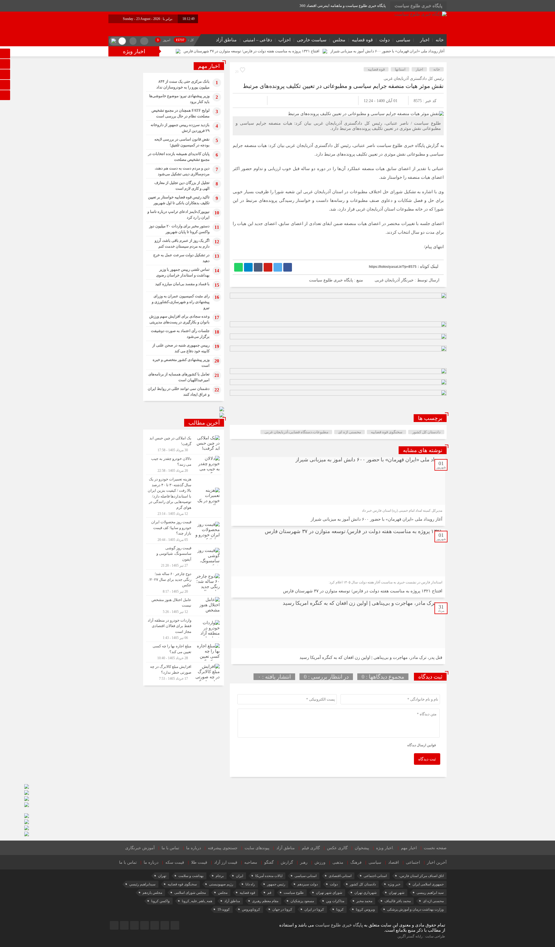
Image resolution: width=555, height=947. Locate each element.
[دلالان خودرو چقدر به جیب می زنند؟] (183, 464)
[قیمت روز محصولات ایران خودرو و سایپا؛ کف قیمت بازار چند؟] (183, 530)
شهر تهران (396, 893)
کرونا (340, 909)
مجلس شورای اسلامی (190, 893)
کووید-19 (223, 909)
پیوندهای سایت (257, 848)
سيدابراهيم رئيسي (142, 884)
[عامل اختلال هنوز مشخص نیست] (183, 606)
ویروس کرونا (365, 909)
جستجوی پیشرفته (223, 848)
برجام (220, 876)
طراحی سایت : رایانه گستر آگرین (421, 936)
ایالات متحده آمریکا (268, 876)
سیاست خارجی (311, 39)
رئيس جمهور (276, 884)
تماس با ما (170, 848)
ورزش (319, 862)
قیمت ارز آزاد (225, 862)
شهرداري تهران (365, 893)
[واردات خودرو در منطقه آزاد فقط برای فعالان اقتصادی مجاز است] (183, 629)
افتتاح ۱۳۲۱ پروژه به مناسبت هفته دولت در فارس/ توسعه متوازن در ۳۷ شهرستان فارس (251, 51)
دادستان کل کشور (426, 432)
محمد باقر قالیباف (397, 901)
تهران (162, 876)
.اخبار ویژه (385, 848)
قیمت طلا (199, 862)
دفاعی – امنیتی (257, 39)
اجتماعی (413, 862)
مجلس (339, 39)
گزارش (287, 862)
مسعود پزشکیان (302, 901)
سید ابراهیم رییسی (430, 893)
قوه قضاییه (362, 39)
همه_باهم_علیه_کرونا (197, 901)
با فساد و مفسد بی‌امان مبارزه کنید (182, 284)
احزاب (284, 39)
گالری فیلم (311, 848)
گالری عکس (337, 848)
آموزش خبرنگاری (140, 848)
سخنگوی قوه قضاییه (386, 432)
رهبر (304, 862)
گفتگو (269, 862)
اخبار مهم (409, 848)
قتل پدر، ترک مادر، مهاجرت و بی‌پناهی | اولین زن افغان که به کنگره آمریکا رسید (370, 657)
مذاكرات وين (335, 901)
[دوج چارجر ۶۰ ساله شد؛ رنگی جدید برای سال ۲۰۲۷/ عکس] (183, 582)
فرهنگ (356, 862)
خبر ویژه (394, 884)
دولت (384, 39)
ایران (239, 876)
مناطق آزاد (226, 39)
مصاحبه (250, 862)
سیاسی (403, 39)
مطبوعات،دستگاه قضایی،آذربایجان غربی (296, 432)
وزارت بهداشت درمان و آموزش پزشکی (415, 909)
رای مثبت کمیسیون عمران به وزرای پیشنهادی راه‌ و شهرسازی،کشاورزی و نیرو (181, 302)
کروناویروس (251, 909)
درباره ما (193, 848)
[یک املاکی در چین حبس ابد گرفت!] (183, 444)
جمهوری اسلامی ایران (428, 884)
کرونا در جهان (282, 909)
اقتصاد (393, 862)
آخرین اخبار (437, 862)
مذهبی (337, 862)
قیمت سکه (174, 862)
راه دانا (250, 884)
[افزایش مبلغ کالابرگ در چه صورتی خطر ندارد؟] (183, 671)
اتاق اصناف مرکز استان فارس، (421, 876)
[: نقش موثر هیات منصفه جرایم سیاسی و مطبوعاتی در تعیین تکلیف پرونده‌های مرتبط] (244, 100)
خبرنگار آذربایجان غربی (394, 280)
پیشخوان (362, 848)
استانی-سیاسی (306, 876)
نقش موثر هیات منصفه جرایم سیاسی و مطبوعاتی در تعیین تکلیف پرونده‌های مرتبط (343, 86)
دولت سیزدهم (307, 884)
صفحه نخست (435, 848)
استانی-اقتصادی (340, 876)
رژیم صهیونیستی (221, 884)
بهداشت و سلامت (191, 876)
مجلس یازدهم (152, 893)
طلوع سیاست (294, 893)
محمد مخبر (364, 901)
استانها (400, 69)
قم (269, 893)
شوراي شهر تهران (329, 893)
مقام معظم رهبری (265, 901)
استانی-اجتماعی (375, 876)
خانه (440, 39)
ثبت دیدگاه (427, 759)
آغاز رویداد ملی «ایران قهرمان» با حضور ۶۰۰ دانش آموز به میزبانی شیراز (387, 51)
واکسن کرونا (160, 901)
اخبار (424, 39)
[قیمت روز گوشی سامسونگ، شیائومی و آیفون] (183, 557)
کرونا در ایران (314, 909)
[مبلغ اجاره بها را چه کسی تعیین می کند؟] (183, 652)
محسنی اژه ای (349, 432)
